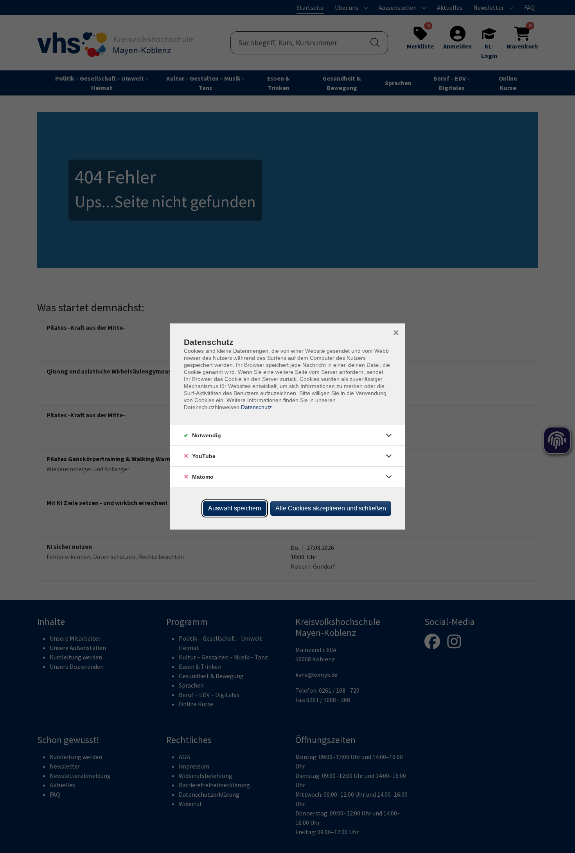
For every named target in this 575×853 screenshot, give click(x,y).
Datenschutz (256, 407)
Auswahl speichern (234, 508)
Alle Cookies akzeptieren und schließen (330, 508)
